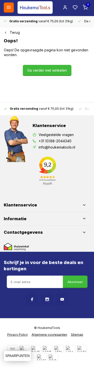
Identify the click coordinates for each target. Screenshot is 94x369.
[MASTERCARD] (41, 357)
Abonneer (75, 282)
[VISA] (70, 348)
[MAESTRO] (81, 348)
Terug (15, 32)
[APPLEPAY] (58, 348)
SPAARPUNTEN (17, 356)
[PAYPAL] (35, 348)
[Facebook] (32, 299)
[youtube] (62, 299)
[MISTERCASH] (47, 348)
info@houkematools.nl (57, 147)
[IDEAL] (24, 348)
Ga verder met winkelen (47, 70)
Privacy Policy (17, 334)
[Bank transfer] (12, 348)
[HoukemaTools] (35, 7)
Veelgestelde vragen (56, 135)
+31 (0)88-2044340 (55, 141)
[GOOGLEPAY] (53, 357)
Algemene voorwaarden (49, 334)
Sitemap (77, 334)
